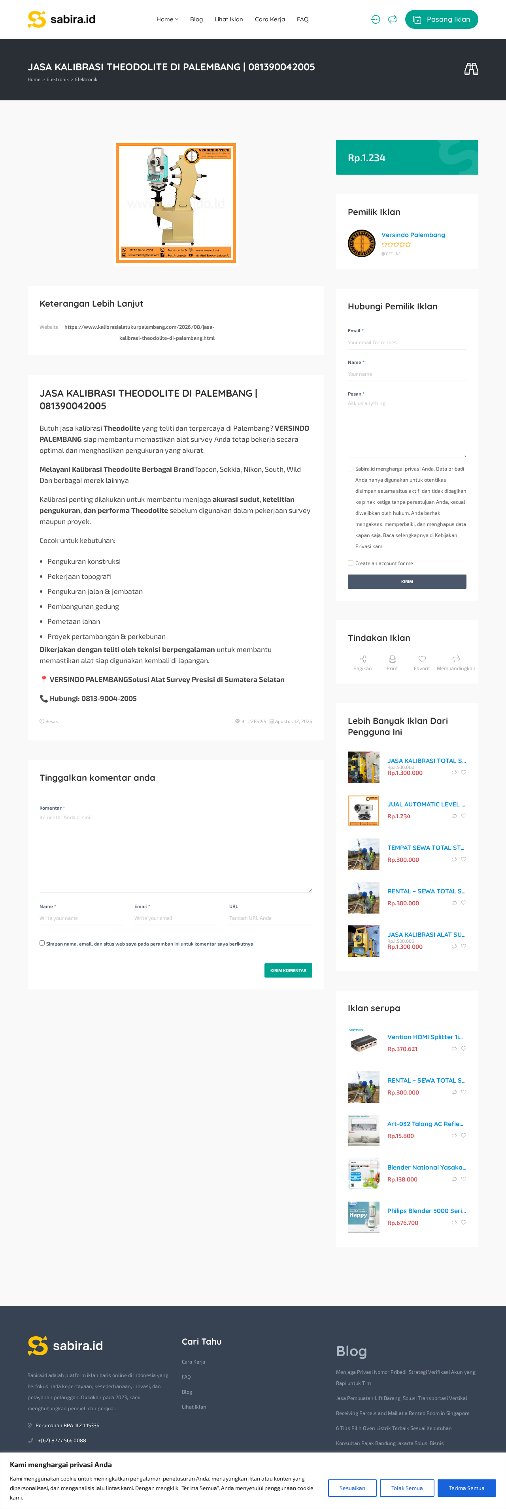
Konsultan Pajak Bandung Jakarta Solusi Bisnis (390, 1443)
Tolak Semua (407, 1488)
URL (233, 906)
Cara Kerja (270, 19)
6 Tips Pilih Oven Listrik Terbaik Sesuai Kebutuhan (394, 1428)
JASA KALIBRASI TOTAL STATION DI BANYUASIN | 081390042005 (426, 761)
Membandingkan (456, 668)
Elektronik (58, 79)
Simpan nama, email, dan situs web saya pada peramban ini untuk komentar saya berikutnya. (150, 943)
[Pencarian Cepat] (471, 69)
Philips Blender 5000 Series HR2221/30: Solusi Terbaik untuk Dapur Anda (426, 1211)
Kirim (407, 581)
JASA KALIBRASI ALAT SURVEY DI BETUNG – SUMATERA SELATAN (426, 934)
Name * (48, 906)
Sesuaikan (352, 1488)
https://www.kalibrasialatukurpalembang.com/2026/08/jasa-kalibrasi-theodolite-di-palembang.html (139, 332)
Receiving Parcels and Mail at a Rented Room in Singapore (403, 1413)
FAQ (303, 19)
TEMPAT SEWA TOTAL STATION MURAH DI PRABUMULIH (426, 848)
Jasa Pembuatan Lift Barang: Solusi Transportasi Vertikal (401, 1398)
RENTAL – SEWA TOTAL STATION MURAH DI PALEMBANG (426, 891)
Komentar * (52, 807)
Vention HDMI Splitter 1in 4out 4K (426, 1037)
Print (392, 668)
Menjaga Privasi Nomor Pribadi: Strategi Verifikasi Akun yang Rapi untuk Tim (406, 1377)
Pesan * (356, 393)
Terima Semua (467, 1488)
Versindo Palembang (413, 235)
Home (166, 19)
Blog (196, 19)
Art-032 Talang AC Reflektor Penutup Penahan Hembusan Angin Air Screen (426, 1124)
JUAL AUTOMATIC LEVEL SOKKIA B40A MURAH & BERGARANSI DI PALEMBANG (426, 804)
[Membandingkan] (392, 19)
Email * (142, 906)
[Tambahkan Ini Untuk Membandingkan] (455, 772)
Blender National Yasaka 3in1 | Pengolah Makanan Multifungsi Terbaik (426, 1167)
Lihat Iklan (229, 19)
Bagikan (362, 668)
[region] (253, 1480)
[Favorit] (463, 772)
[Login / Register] (375, 19)
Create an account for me (384, 563)
